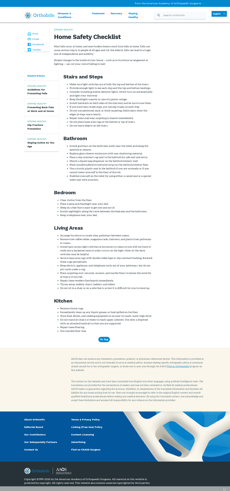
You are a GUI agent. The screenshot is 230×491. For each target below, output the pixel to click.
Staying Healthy (133, 15)
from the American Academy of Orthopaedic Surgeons (168, 3)
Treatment (98, 13)
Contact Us (31, 449)
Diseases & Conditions (64, 15)
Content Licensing (82, 434)
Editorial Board (33, 427)
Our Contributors (35, 434)
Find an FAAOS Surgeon (86, 449)
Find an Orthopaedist (178, 366)
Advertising (78, 442)
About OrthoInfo (34, 419)
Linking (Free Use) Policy (86, 427)
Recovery (116, 13)
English (217, 14)
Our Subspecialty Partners (40, 442)
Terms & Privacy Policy (85, 419)
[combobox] (219, 14)
